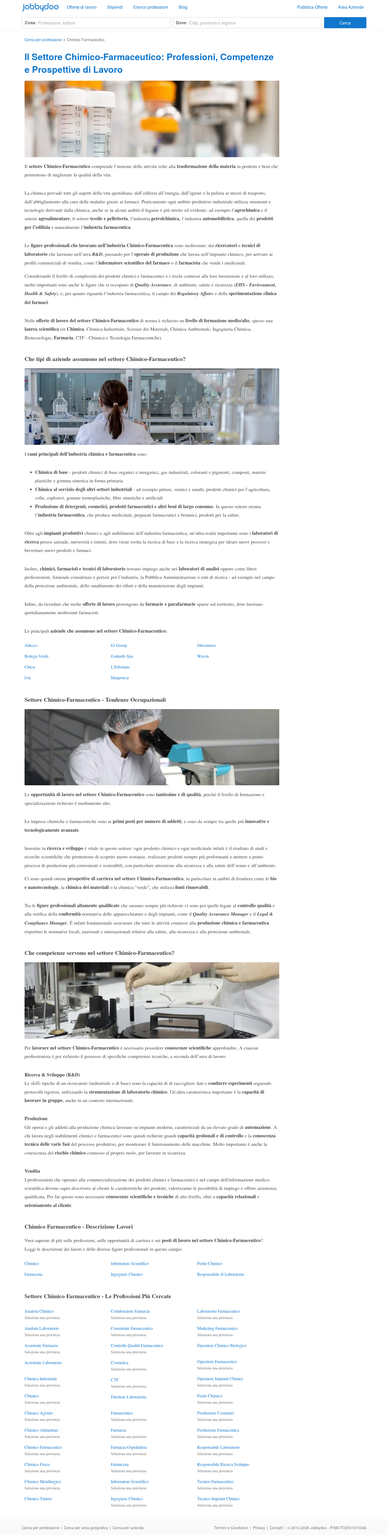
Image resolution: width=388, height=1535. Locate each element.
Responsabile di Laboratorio (220, 1274)
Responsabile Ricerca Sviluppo (223, 1464)
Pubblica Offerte (312, 7)
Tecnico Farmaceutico (215, 1481)
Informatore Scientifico (130, 1263)
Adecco (31, 645)
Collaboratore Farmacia (130, 1311)
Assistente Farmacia (41, 1345)
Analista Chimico (39, 1311)
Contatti (276, 1527)
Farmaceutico (122, 1413)
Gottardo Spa (122, 656)
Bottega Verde (37, 656)
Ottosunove (206, 645)
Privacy (259, 1527)
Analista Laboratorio (42, 1328)
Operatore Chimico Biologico (222, 1345)
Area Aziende (351, 7)
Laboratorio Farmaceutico (218, 1311)
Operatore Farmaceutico (217, 1361)
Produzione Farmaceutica (218, 1430)
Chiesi (30, 667)
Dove (181, 23)
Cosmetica (119, 1362)
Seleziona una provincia (42, 1317)
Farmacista (33, 1274)
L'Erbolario (120, 667)
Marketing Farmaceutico (217, 1328)
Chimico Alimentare (41, 1430)
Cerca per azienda (128, 1527)
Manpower (120, 677)
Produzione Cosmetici (215, 1413)
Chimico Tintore (38, 1498)
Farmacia (118, 1430)
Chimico (32, 1263)
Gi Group (119, 645)
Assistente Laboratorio (43, 1362)
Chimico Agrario (39, 1413)
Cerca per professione (40, 1527)
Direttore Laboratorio (128, 1396)
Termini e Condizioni (231, 1527)
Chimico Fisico (37, 1464)
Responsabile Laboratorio (218, 1447)
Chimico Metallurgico (43, 1481)
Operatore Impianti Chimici (220, 1378)
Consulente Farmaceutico (132, 1328)
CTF (115, 1379)
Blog (183, 7)
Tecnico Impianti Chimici (218, 1498)
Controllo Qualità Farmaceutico (137, 1345)
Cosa (30, 23)
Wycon (203, 656)
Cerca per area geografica (86, 1527)
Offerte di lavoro (82, 7)
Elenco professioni (150, 7)
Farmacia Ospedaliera (129, 1447)
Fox (28, 677)
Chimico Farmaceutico (43, 1447)
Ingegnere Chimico (127, 1274)
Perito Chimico (209, 1263)
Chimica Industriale (41, 1378)
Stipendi (115, 7)
